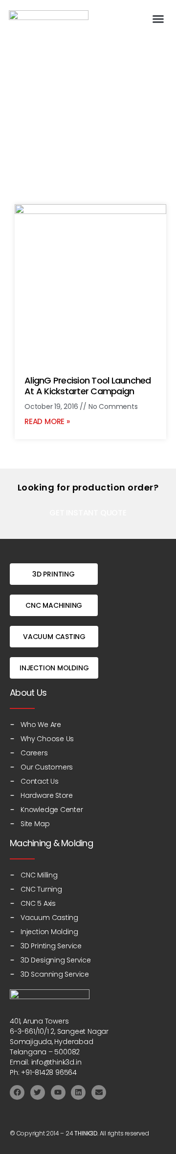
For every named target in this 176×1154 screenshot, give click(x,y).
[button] (158, 19)
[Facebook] (17, 1092)
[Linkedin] (78, 1092)
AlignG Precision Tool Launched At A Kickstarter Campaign (87, 386)
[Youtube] (58, 1092)
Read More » (47, 421)
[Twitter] (37, 1092)
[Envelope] (98, 1092)
